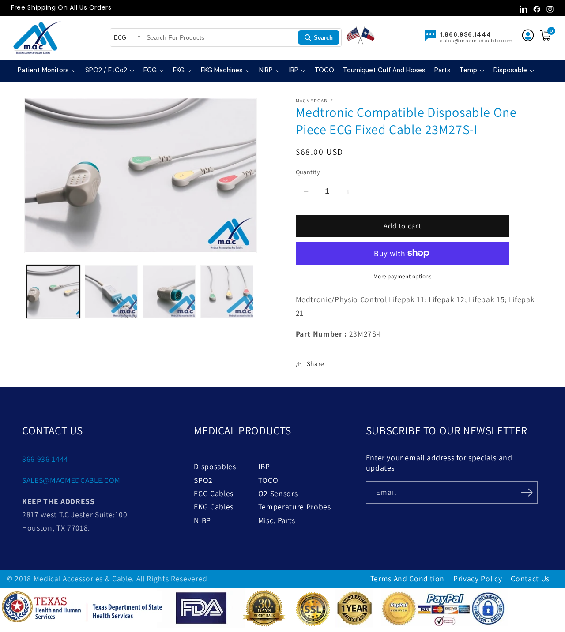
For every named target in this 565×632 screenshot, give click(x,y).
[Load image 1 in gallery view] (53, 291)
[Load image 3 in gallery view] (169, 291)
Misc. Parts (276, 520)
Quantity (308, 172)
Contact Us (530, 578)
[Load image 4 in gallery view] (226, 291)
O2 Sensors (278, 493)
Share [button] (315, 363)
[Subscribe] (527, 491)
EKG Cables (214, 506)
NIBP (202, 520)
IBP (264, 466)
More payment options (402, 276)
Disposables (215, 466)
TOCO (268, 480)
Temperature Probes (294, 506)
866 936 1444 (45, 459)
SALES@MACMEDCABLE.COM (71, 480)
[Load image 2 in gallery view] (111, 291)
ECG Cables (214, 493)
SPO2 (203, 480)
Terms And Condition (407, 578)
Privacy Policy (477, 578)
